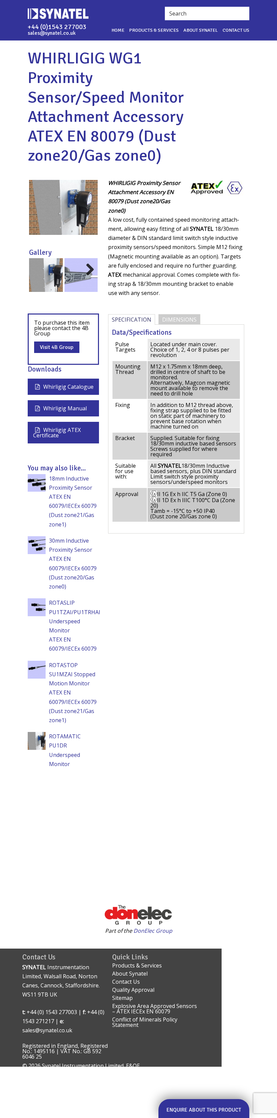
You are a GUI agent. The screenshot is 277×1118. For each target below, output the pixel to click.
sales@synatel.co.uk (52, 33)
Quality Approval (133, 989)
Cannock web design (48, 1071)
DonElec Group (152, 930)
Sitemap (122, 998)
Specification (131, 319)
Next (88, 276)
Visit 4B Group (56, 347)
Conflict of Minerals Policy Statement (144, 1022)
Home (117, 30)
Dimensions (179, 319)
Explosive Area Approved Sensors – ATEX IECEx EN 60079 (154, 1008)
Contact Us (236, 30)
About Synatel (200, 30)
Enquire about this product (204, 1110)
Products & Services (154, 30)
